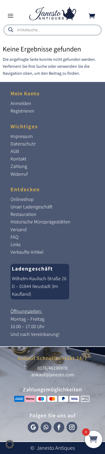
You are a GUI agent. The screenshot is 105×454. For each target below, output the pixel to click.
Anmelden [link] (20, 103)
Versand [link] (18, 229)
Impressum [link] (21, 136)
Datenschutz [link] (23, 144)
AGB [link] (14, 151)
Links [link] (15, 244)
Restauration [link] (23, 214)
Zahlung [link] (18, 166)
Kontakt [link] (18, 159)
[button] (10, 15)
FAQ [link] (14, 237)
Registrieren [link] (22, 111)
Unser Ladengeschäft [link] (31, 207)
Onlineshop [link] (22, 199)
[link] (52, 19)
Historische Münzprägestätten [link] (40, 222)
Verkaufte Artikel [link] (26, 252)
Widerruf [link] (19, 174)
